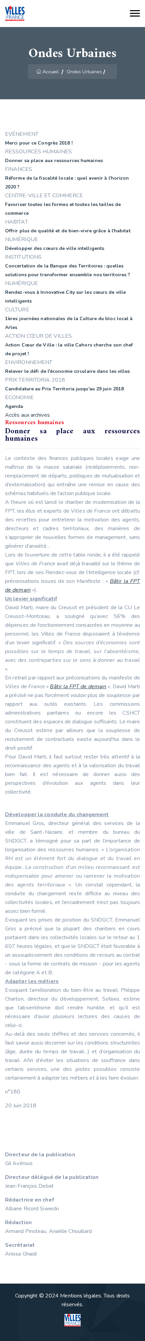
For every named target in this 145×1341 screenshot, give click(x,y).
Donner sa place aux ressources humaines (54, 160)
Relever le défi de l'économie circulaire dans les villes (67, 371)
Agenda (14, 406)
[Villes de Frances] (15, 13)
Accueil (50, 72)
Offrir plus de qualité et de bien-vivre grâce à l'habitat (67, 231)
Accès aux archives (27, 415)
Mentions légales (80, 1295)
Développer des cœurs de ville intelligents (54, 248)
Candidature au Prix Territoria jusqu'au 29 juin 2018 (64, 389)
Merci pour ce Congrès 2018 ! (38, 143)
